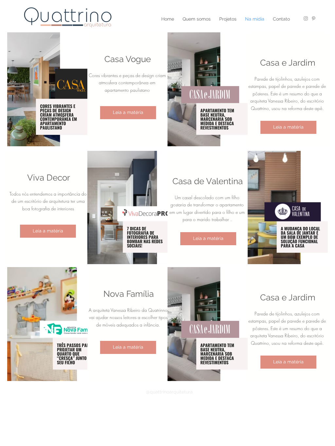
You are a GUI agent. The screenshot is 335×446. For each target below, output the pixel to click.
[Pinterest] (313, 18)
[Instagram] (306, 18)
